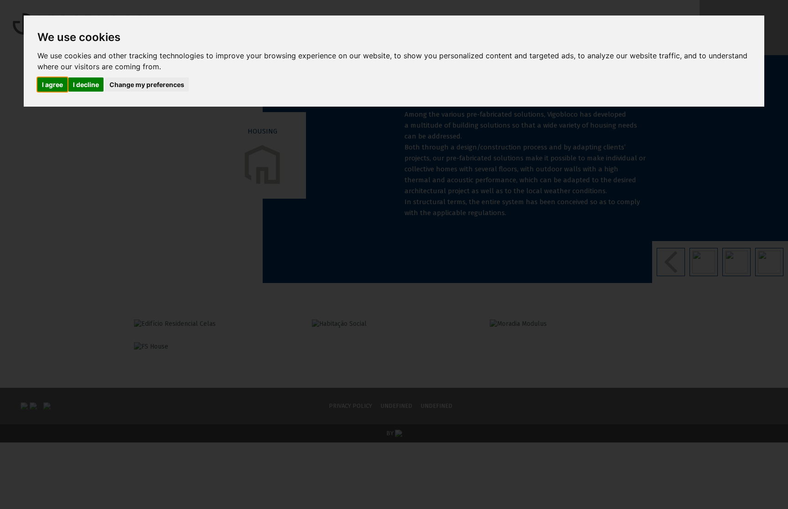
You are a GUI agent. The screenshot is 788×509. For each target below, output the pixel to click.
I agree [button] (52, 84)
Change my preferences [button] (146, 84)
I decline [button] (86, 84)
